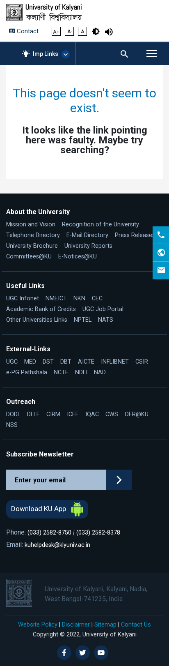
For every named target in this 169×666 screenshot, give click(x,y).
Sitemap (105, 624)
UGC (12, 361)
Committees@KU (29, 256)
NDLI (81, 372)
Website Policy (37, 624)
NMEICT (56, 298)
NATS (105, 319)
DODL (13, 414)
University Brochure (32, 245)
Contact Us (136, 624)
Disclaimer (76, 624)
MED (30, 361)
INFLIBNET (115, 361)
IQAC (92, 414)
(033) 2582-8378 (98, 532)
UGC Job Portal (102, 309)
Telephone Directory (33, 235)
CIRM (53, 414)
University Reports (88, 245)
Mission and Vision (30, 224)
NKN (79, 298)
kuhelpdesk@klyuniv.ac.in (57, 545)
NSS (12, 425)
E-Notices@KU (77, 256)
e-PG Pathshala (26, 372)
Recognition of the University (100, 224)
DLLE (33, 414)
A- (69, 32)
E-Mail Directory (87, 235)
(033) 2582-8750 (49, 532)
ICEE (73, 414)
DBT (65, 361)
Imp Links (45, 54)
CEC (97, 298)
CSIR (141, 361)
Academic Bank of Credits (41, 309)
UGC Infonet (22, 298)
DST (48, 361)
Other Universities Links (36, 319)
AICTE (86, 361)
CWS (111, 414)
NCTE (61, 372)
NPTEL (82, 319)
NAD (100, 372)
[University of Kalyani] (50, 12)
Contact (27, 31)
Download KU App (39, 509)
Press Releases (135, 235)
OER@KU (136, 414)
